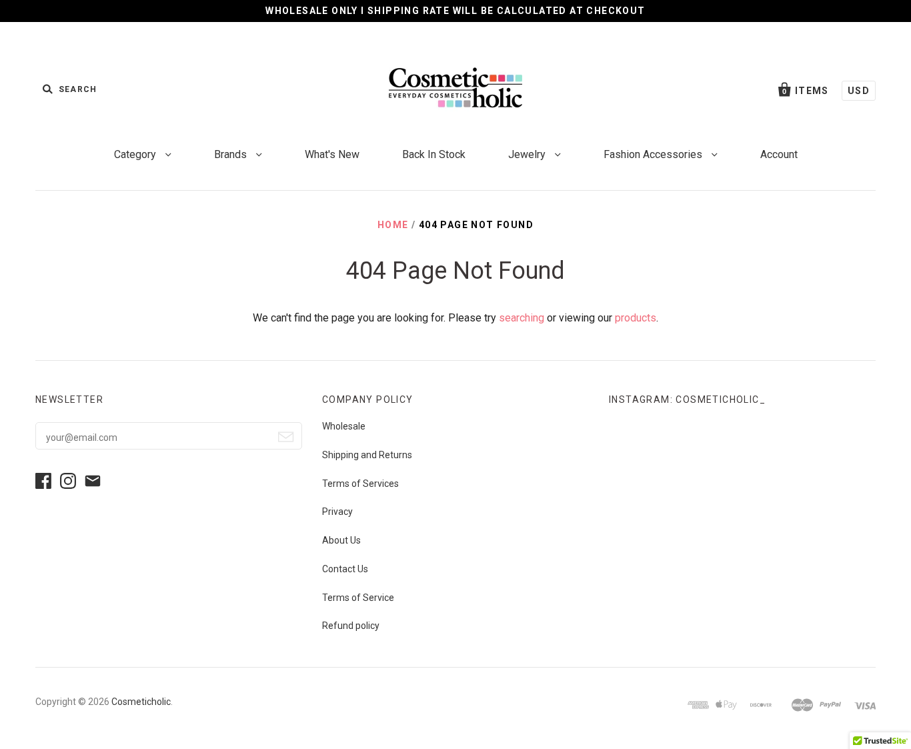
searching (521, 317)
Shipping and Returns (367, 455)
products (635, 317)
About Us (341, 540)
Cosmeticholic (141, 701)
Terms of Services (360, 483)
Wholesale (343, 426)
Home (393, 224)
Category (136, 154)
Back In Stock (434, 154)
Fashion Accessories (654, 154)
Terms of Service (358, 597)
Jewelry (528, 154)
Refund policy (350, 625)
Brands (231, 154)
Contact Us (345, 569)
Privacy (337, 511)
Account (779, 154)
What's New (332, 154)
